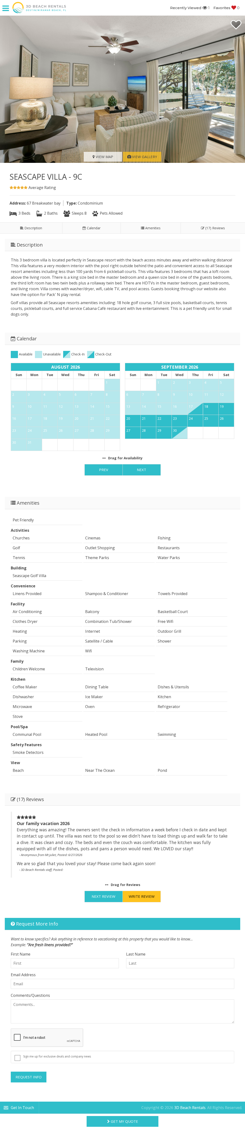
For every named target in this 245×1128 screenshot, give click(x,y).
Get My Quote (124, 1121)
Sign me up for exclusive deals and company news (57, 1056)
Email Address (23, 974)
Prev (103, 469)
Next (141, 469)
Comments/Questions (30, 995)
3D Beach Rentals (190, 1107)
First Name (20, 954)
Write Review (142, 896)
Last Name (135, 954)
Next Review (103, 896)
